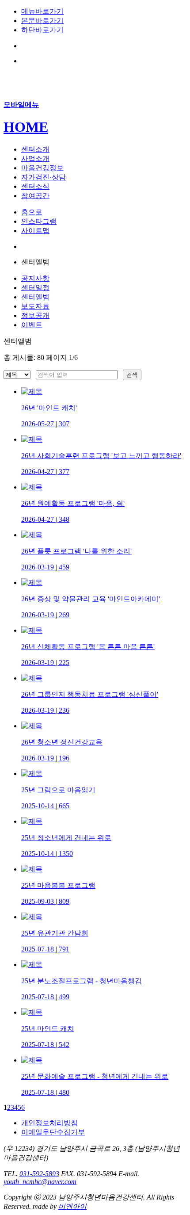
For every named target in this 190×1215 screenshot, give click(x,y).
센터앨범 (35, 297)
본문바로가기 (42, 20)
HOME (26, 127)
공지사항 (35, 278)
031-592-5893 (39, 1173)
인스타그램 (39, 221)
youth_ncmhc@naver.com (40, 1181)
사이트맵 (35, 230)
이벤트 (31, 325)
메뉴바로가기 (42, 11)
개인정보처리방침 (49, 1123)
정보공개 (35, 315)
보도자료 (35, 306)
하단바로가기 (42, 30)
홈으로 (31, 212)
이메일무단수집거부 (53, 1132)
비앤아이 (72, 1206)
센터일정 (35, 287)
